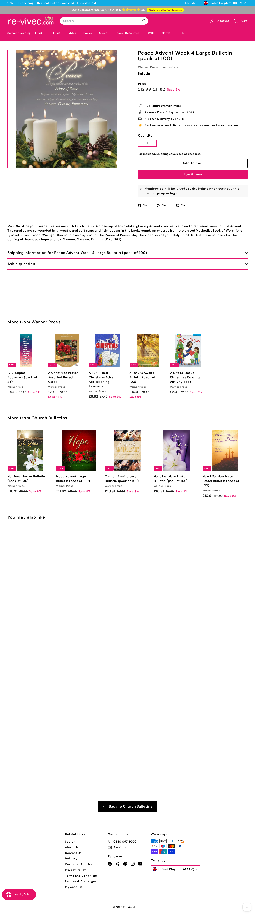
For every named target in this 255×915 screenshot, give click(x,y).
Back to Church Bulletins (130, 806)
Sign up (159, 193)
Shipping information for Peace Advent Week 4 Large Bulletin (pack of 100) (77, 252)
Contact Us (73, 853)
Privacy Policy (75, 870)
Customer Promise (79, 864)
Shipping (162, 154)
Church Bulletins (49, 418)
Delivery (71, 858)
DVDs (150, 33)
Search (70, 841)
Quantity (145, 135)
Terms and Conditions (81, 876)
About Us (71, 847)
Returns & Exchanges (81, 881)
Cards (166, 33)
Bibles (72, 33)
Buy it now (193, 174)
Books (87, 33)
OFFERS (54, 33)
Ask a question (21, 264)
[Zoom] (66, 109)
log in (174, 193)
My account (74, 887)
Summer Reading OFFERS (24, 33)
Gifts (181, 33)
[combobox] (104, 21)
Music (103, 33)
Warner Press (148, 67)
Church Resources (127, 33)
